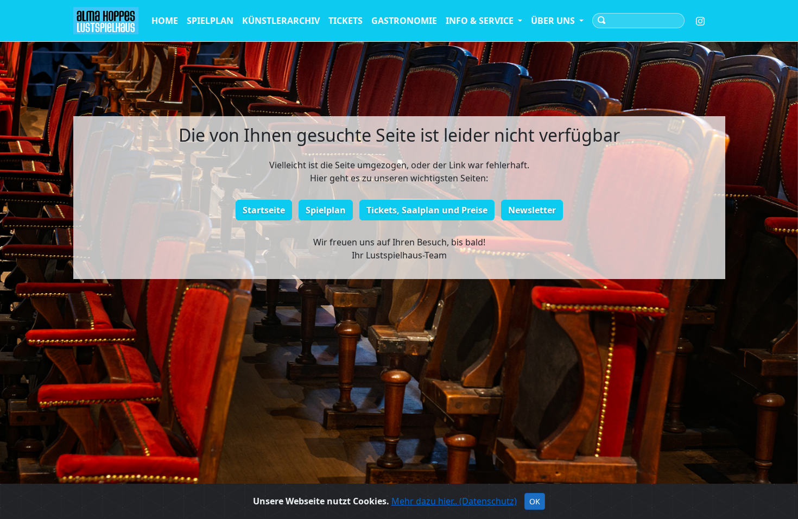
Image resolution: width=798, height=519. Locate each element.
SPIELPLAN (210, 21)
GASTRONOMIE (404, 21)
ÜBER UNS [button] (554, 21)
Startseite (264, 210)
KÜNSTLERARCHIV (281, 21)
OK (534, 501)
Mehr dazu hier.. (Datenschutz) (454, 501)
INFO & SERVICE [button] (481, 21)
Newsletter (532, 210)
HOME (164, 21)
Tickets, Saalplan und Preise (426, 210)
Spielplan (326, 210)
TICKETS (345, 21)
